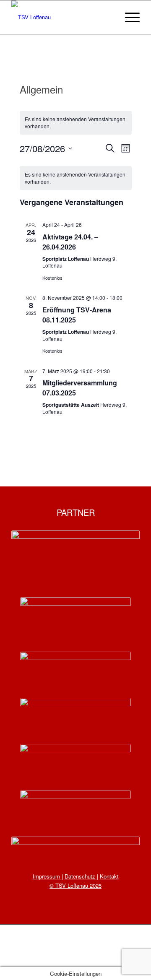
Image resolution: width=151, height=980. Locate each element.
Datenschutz (81, 876)
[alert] (76, 123)
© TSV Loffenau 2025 (75, 885)
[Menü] (128, 17)
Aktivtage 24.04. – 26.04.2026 (70, 242)
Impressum (47, 876)
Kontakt (109, 876)
